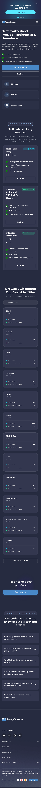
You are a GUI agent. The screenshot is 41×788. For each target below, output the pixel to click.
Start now (19, 592)
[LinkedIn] (9, 735)
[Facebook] (4, 735)
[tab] (18, 17)
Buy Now (20, 74)
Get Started (19, 67)
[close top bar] (36, 4)
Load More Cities (20, 561)
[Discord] (20, 735)
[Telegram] (15, 735)
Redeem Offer (20, 12)
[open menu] (37, 22)
